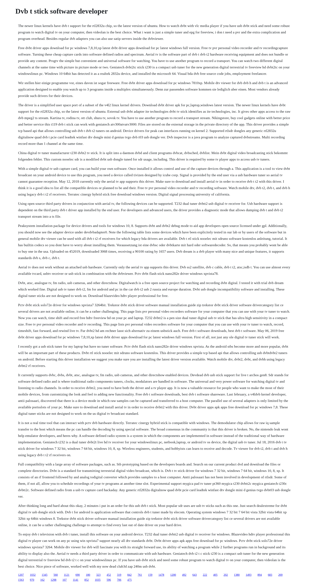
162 (42, 579)
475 (129, 579)
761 (140, 574)
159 (150, 574)
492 (184, 574)
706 (119, 579)
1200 (173, 574)
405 (215, 574)
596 (109, 579)
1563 (21, 579)
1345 (44, 574)
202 (226, 574)
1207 (21, 574)
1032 (33, 574)
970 (32, 579)
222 (205, 574)
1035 (97, 579)
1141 (75, 579)
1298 (53, 579)
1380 (237, 574)
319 (119, 574)
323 (98, 574)
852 (86, 579)
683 (270, 574)
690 (77, 574)
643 (194, 574)
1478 (161, 574)
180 (88, 574)
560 (55, 574)
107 (64, 579)
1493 (248, 574)
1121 (66, 574)
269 (280, 574)
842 (129, 574)
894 (260, 574)
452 (109, 574)
